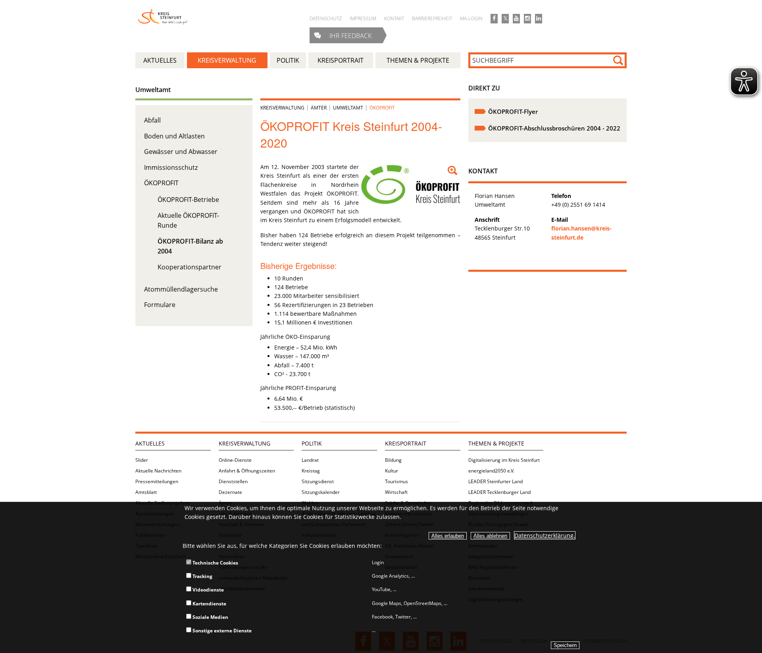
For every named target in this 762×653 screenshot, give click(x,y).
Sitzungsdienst (318, 481)
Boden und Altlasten (174, 136)
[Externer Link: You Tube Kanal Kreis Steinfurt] (516, 18)
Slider (141, 460)
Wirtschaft (396, 492)
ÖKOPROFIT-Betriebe (188, 199)
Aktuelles (150, 443)
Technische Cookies (214, 562)
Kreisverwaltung (282, 107)
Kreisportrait (405, 443)
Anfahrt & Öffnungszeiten (247, 470)
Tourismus (396, 481)
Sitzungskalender (321, 492)
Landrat (310, 460)
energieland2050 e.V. (491, 470)
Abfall (152, 120)
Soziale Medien (209, 617)
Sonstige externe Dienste (221, 630)
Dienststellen (233, 481)
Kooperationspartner (189, 267)
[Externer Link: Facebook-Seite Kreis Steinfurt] (494, 18)
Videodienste (207, 589)
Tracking (201, 576)
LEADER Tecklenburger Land (499, 492)
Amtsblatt (146, 492)
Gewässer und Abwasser (180, 151)
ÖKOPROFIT (161, 183)
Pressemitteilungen (156, 481)
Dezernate (230, 492)
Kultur (391, 470)
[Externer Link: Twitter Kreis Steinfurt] (505, 18)
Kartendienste (208, 603)
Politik (312, 443)
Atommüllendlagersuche (181, 289)
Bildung (393, 460)
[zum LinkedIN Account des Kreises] (538, 18)
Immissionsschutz (171, 167)
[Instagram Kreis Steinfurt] (527, 18)
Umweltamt (153, 89)
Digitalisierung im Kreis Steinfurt (504, 460)
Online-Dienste (235, 460)
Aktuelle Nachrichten (158, 470)
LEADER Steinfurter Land (495, 481)
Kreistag (311, 470)
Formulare (159, 304)
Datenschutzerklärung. (544, 535)
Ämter (319, 107)
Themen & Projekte (496, 443)
